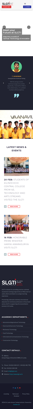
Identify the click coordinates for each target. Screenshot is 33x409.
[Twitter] (17, 388)
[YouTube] (19, 388)
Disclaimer (16, 396)
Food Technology (8, 333)
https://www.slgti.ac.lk (16, 374)
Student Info (6, 7)
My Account (16, 394)
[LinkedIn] (15, 388)
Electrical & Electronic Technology (13, 326)
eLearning (6, 394)
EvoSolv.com (16, 404)
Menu (25, 3)
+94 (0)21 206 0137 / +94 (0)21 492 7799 (19, 365)
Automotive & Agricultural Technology (14, 322)
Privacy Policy (25, 394)
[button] (5, 206)
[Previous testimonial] (3, 83)
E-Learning (27, 7)
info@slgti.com (12, 371)
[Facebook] (13, 388)
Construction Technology (10, 340)
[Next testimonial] (29, 83)
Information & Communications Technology (16, 337)
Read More (14, 206)
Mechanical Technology (9, 329)
